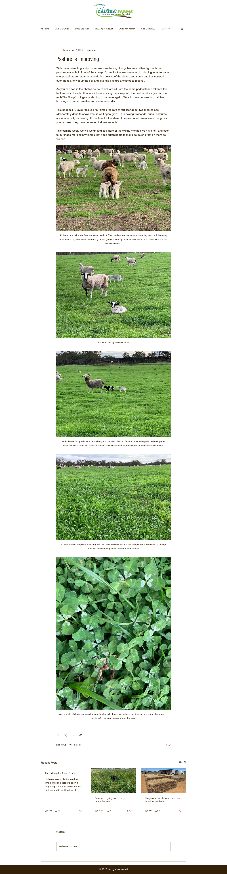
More (164, 28)
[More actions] (169, 50)
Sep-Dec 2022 (148, 28)
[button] (182, 29)
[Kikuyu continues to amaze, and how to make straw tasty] (163, 780)
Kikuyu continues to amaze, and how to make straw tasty (162, 800)
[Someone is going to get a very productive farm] (113, 780)
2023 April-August (104, 28)
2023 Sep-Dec (82, 28)
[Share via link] (80, 735)
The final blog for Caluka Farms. (60, 773)
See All (182, 762)
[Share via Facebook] (57, 735)
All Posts (45, 28)
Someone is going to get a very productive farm (110, 800)
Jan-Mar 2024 (62, 28)
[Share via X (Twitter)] (65, 735)
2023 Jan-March (127, 28)
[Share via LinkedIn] (72, 735)
